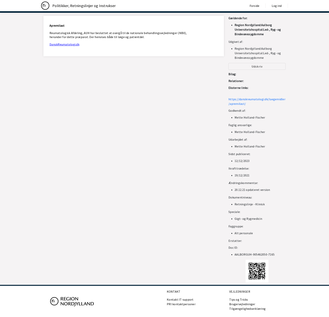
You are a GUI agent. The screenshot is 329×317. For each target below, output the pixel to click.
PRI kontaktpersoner (181, 304)
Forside (255, 6)
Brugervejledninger (242, 304)
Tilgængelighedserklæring (247, 309)
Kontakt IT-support (180, 299)
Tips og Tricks (238, 299)
